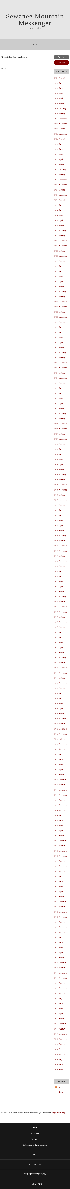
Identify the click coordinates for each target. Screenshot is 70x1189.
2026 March (59, 103)
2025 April (58, 159)
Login (3, 67)
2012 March (59, 957)
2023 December (60, 240)
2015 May (58, 764)
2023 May (58, 276)
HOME (35, 1127)
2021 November (60, 367)
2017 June (58, 637)
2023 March (59, 286)
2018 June (58, 576)
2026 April (58, 98)
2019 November (60, 489)
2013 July (58, 876)
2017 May (58, 642)
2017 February (60, 657)
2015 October (59, 738)
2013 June (58, 881)
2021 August (59, 383)
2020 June (58, 454)
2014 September (60, 805)
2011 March (59, 1018)
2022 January (59, 357)
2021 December (60, 362)
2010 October (59, 1044)
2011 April (58, 1013)
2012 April (58, 952)
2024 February (60, 230)
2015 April (58, 769)
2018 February (60, 596)
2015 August (59, 749)
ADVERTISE (35, 1164)
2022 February (60, 352)
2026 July (58, 83)
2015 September (60, 744)
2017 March (59, 652)
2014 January (59, 845)
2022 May (58, 337)
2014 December (60, 789)
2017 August (59, 627)
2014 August (59, 810)
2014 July (58, 815)
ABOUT (35, 1154)
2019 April (58, 525)
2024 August (59, 199)
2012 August (59, 932)
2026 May (58, 93)
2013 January (59, 906)
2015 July (58, 754)
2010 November (60, 1038)
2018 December (60, 545)
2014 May (58, 825)
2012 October (59, 922)
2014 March (59, 835)
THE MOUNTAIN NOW (35, 1174)
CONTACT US (35, 1184)
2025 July (58, 144)
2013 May (58, 886)
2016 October (59, 677)
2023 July (58, 266)
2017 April (58, 647)
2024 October (59, 189)
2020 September (60, 438)
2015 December (60, 728)
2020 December (60, 423)
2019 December (60, 484)
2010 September (60, 1049)
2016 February (60, 718)
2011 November (60, 977)
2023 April (58, 281)
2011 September (60, 988)
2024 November (60, 184)
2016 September (60, 683)
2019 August (59, 505)
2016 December (60, 667)
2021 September (60, 377)
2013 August (59, 871)
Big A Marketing (58, 1113)
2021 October (59, 372)
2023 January (59, 296)
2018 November (60, 550)
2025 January (59, 174)
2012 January (59, 967)
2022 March (59, 347)
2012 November (60, 916)
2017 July (58, 632)
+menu (35, 44)
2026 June (58, 88)
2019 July (58, 510)
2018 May (58, 581)
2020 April (58, 464)
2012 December (60, 911)
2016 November (60, 672)
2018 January (59, 601)
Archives (35, 1133)
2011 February (60, 1023)
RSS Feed (61, 1089)
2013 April (58, 891)
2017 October (59, 616)
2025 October (59, 128)
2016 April (58, 708)
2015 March (59, 774)
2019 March (59, 530)
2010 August (59, 1054)
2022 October (59, 311)
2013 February (60, 901)
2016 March (59, 713)
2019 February (60, 535)
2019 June (58, 515)
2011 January (59, 1028)
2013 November (60, 855)
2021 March (59, 408)
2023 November (60, 245)
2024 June (58, 210)
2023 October (59, 250)
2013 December (60, 850)
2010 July (58, 1059)
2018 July (58, 571)
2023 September (60, 255)
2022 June (58, 332)
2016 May (58, 703)
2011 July (58, 998)
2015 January (59, 784)
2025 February (60, 169)
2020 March (59, 469)
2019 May (58, 520)
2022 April (58, 342)
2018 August (59, 566)
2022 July (58, 327)
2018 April (58, 586)
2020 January (59, 479)
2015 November (60, 733)
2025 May (58, 154)
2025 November (60, 123)
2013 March (59, 896)
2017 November (60, 611)
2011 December (60, 972)
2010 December (60, 1033)
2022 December (60, 301)
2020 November (60, 428)
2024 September (60, 194)
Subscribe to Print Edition (35, 1145)
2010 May (58, 1069)
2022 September (60, 316)
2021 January (59, 418)
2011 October (59, 983)
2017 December (60, 606)
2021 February (60, 413)
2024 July (58, 205)
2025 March (59, 164)
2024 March (59, 225)
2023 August (59, 260)
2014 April (58, 830)
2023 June (58, 271)
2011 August (59, 993)
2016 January (59, 723)
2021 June (58, 393)
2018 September (60, 560)
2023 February (60, 291)
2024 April (58, 220)
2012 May (58, 947)
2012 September (60, 927)
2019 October (59, 494)
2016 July (58, 693)
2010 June (58, 1064)
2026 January (59, 113)
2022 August (59, 322)
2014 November (60, 794)
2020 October (59, 433)
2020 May (58, 459)
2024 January (59, 235)
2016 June (58, 698)
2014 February (60, 840)
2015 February (60, 779)
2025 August (59, 138)
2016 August (59, 688)
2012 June (58, 942)
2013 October (59, 861)
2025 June (58, 149)
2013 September (60, 866)
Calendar (35, 1139)
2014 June (58, 820)
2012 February (60, 962)
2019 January (59, 540)
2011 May (58, 1008)
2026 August (59, 77)
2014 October (59, 799)
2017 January (59, 662)
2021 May (58, 398)
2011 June (58, 1003)
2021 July (58, 388)
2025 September (60, 133)
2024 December (60, 179)
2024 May (58, 215)
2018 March (59, 591)
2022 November (60, 306)
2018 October (59, 555)
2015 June (58, 759)
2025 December (60, 118)
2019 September (60, 499)
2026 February (60, 108)
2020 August (59, 444)
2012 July (58, 937)
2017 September (60, 622)
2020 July (58, 449)
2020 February (60, 474)
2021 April (58, 403)
